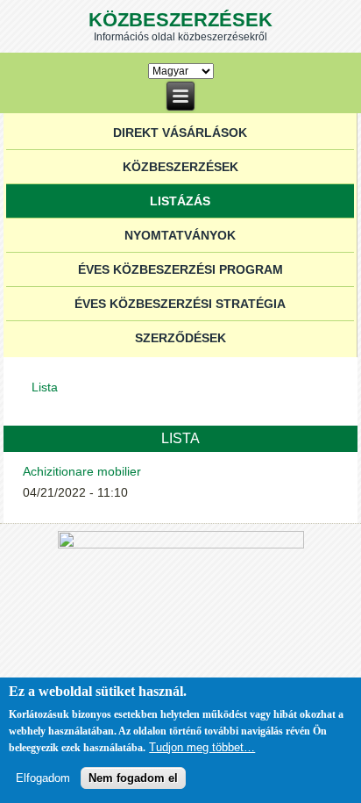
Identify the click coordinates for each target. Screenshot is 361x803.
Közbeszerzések (180, 20)
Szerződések (180, 338)
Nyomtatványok (180, 235)
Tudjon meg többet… (202, 747)
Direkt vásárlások (180, 132)
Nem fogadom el (133, 778)
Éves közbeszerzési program (180, 269)
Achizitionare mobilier (82, 471)
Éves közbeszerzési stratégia (180, 304)
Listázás (180, 201)
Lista (45, 387)
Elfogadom (43, 778)
